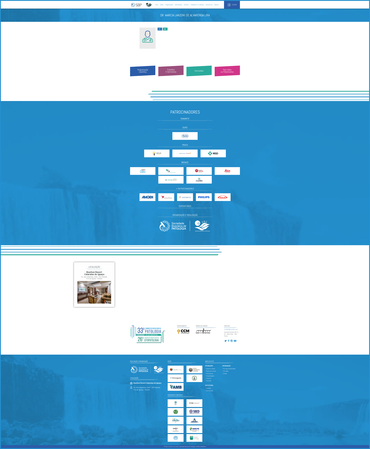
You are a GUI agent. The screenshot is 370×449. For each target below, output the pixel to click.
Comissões (209, 390)
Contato (186, 5)
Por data (225, 371)
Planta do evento (211, 371)
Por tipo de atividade (229, 368)
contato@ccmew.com (231, 329)
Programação (169, 5)
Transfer (208, 381)
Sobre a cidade (210, 368)
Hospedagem (210, 376)
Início (156, 5)
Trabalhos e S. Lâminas (197, 5)
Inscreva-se (209, 5)
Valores (216, 5)
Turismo (208, 378)
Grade (225, 373)
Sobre (161, 5)
